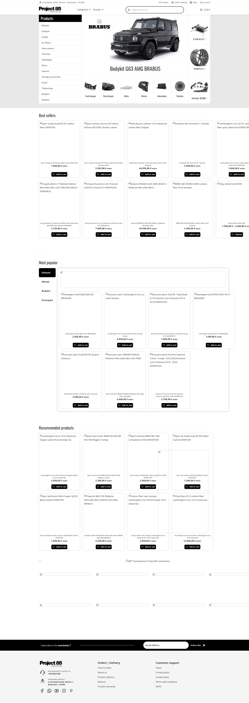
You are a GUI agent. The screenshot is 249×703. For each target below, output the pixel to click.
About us (102, 672)
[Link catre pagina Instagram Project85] (64, 690)
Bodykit (45, 93)
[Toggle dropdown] (90, 10)
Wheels (45, 25)
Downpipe (47, 59)
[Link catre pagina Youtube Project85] (56, 690)
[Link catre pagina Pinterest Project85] (71, 690)
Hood (44, 82)
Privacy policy (162, 672)
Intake (45, 36)
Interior (45, 71)
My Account (205, 2)
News (158, 667)
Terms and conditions (166, 681)
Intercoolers (48, 48)
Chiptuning (47, 88)
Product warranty (106, 686)
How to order (104, 667)
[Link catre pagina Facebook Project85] (42, 690)
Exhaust (46, 31)
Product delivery (106, 677)
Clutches (46, 53)
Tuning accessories (51, 76)
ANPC (159, 686)
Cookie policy (162, 677)
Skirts (44, 65)
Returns (102, 681)
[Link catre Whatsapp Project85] (49, 690)
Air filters (46, 42)
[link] (40, 249)
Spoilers (46, 99)
